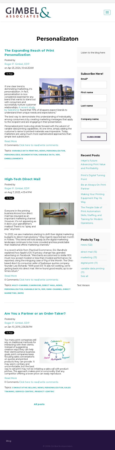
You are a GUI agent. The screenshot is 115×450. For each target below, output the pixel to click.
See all (84, 276)
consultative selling (24, 388)
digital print (89, 263)
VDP (58, 155)
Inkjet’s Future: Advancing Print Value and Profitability (93, 164)
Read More (10, 141)
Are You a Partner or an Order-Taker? (35, 313)
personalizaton (55, 151)
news (42, 151)
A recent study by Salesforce (19, 108)
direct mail (48, 285)
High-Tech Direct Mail (22, 179)
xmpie (21, 293)
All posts (39, 404)
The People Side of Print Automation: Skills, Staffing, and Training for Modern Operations (92, 215)
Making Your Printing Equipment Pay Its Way (92, 198)
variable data (46, 155)
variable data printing (25, 151)
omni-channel (54, 289)
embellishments (13, 159)
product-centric (44, 391)
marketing (89, 257)
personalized (12, 155)
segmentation (29, 155)
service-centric (24, 391)
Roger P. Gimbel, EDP (16, 64)
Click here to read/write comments (38, 145)
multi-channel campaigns (26, 285)
